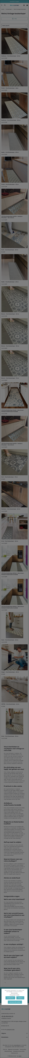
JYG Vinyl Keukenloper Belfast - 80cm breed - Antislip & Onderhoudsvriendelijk (12, 607)
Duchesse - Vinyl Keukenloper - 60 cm (10, 56)
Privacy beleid (12, 994)
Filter (15, 18)
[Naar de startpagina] (14, 5)
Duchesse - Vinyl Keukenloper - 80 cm (10, 120)
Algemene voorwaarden (13, 1049)
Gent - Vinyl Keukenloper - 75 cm (9, 477)
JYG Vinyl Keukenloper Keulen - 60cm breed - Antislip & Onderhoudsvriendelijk (12, 411)
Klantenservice (14, 1053)
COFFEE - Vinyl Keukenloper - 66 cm (10, 704)
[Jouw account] (24, 5)
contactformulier (10, 1029)
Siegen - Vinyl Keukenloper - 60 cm (10, 672)
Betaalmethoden (8, 1051)
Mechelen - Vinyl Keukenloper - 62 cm (10, 509)
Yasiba (20, 1056)
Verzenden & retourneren (18, 1051)
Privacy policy (23, 1049)
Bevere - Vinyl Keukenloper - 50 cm (10, 346)
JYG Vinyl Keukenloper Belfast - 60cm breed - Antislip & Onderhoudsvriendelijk (12, 574)
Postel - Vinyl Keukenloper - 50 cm (10, 184)
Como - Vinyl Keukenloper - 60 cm (9, 640)
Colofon (17, 994)
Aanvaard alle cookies (15, 1002)
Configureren (10, 997)
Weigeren (20, 997)
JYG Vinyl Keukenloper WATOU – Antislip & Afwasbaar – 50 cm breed (11, 217)
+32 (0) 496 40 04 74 (7, 1016)
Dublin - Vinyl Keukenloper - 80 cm (10, 152)
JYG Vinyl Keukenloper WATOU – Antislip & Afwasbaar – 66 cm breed (11, 444)
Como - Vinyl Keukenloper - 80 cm (9, 736)
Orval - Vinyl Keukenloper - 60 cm (9, 541)
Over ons (5, 1049)
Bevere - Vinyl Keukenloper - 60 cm (10, 314)
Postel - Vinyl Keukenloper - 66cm (9, 88)
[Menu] (1, 5)
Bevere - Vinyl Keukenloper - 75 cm (10, 378)
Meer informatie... (14, 992)
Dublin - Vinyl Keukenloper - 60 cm (10, 281)
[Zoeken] (4, 5)
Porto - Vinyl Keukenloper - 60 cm (9, 249)
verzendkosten (17, 1045)
